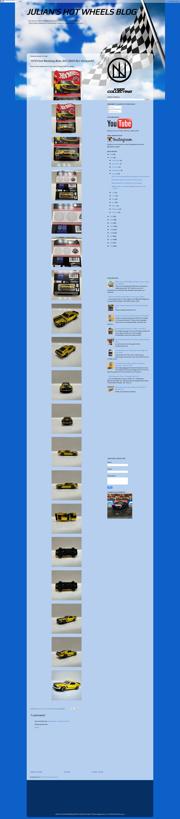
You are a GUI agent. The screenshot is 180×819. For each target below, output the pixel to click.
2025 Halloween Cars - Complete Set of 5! (123, 376)
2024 (112, 157)
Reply (37, 727)
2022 (112, 220)
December (116, 160)
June (114, 196)
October (115, 167)
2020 (112, 226)
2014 (111, 246)
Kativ (107, 814)
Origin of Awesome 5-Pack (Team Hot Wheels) (132, 315)
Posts (112, 107)
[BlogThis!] (73, 709)
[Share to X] (74, 709)
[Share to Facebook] (76, 709)
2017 (111, 236)
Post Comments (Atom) (49, 777)
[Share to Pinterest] (78, 709)
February (115, 209)
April (114, 202)
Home (67, 772)
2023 (112, 216)
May (114, 199)
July (113, 192)
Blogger (122, 814)
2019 (111, 229)
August (115, 173)
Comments (114, 111)
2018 (111, 233)
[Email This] (71, 709)
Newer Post (36, 772)
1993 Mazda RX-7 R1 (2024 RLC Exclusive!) (127, 183)
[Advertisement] (85, 40)
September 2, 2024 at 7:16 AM (58, 721)
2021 (111, 223)
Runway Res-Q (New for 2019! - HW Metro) (130, 328)
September (116, 170)
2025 (112, 154)
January (115, 212)
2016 (111, 239)
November (116, 164)
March (114, 206)
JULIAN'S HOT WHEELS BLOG (81, 11)
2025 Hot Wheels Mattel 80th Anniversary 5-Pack (126, 296)
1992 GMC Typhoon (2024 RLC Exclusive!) (127, 180)
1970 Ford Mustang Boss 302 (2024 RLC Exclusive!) (130, 176)
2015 (111, 243)
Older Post (97, 772)
